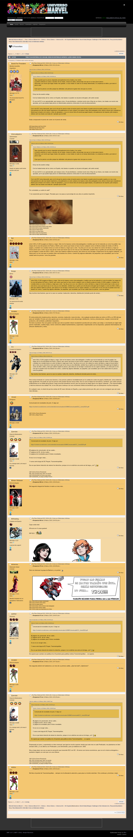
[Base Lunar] (12, 378)
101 (23, 54)
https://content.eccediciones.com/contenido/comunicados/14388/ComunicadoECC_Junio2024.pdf (59, 406)
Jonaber (14, 311)
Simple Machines (28, 832)
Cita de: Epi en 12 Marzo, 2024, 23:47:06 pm (40, 69)
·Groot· (13, 397)
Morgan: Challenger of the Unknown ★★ (98, 39)
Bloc (125, 832)
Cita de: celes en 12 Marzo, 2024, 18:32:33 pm (42, 72)
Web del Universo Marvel (16, 39)
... (14, 54)
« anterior (116, 51)
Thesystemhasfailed (115, 39)
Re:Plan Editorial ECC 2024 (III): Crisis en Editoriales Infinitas (51, 63)
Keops (13, 271)
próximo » (122, 51)
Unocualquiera (16, 134)
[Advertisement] (66, 32)
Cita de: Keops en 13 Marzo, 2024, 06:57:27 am (41, 352)
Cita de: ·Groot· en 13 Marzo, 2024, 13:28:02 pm (41, 437)
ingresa (33, 18)
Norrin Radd (83, 39)
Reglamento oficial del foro (116, 18)
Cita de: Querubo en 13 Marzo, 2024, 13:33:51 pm (41, 619)
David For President (18, 63)
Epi (12, 238)
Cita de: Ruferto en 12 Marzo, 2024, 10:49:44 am (44, 76)
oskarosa (14, 564)
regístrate (40, 18)
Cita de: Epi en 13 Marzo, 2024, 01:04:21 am (40, 277)
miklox (13, 767)
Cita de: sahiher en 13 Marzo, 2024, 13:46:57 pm (41, 701)
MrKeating (15, 519)
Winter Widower (17, 480)
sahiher (14, 614)
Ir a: (115, 812)
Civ (12, 347)
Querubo (14, 431)
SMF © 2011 (18, 832)
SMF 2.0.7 (10, 832)
